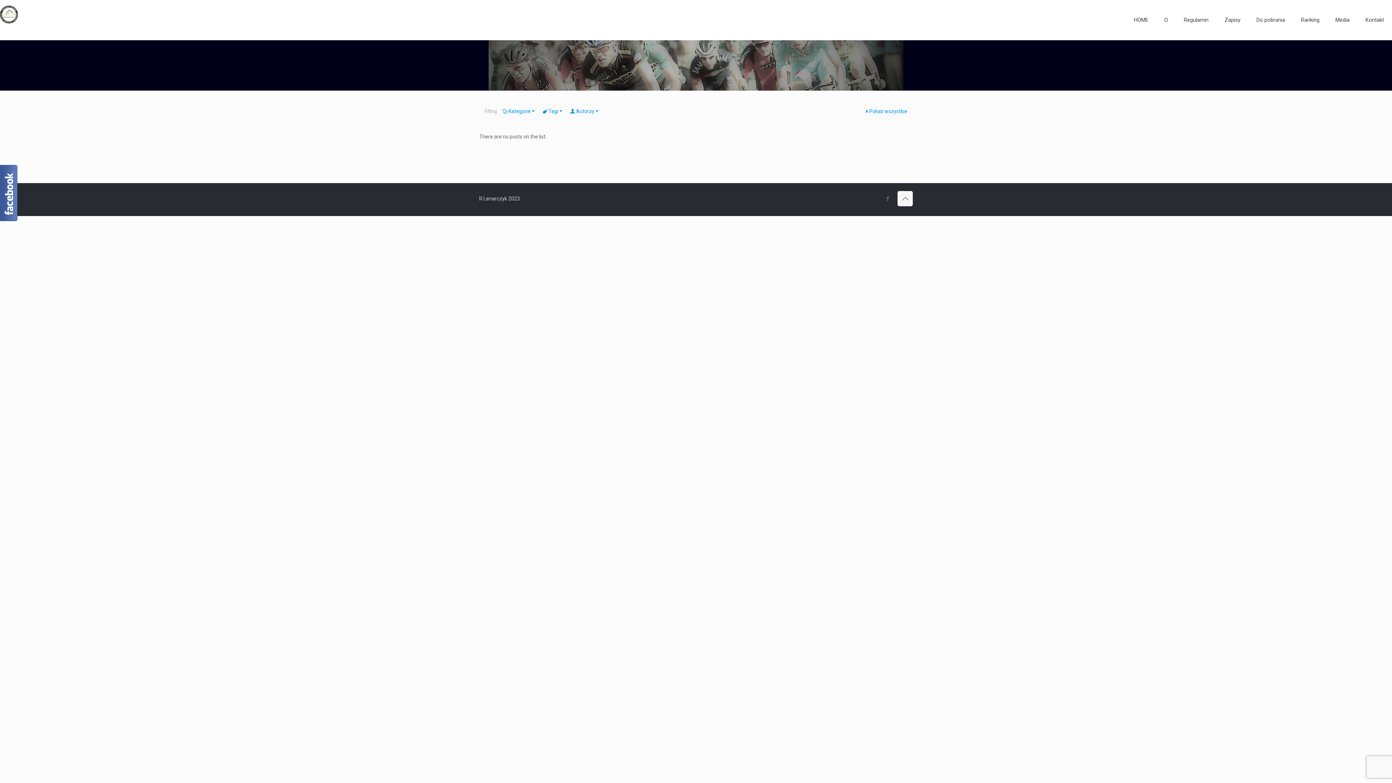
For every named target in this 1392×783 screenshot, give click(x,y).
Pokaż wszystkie (888, 111)
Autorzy (585, 111)
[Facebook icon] (887, 198)
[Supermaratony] (9, 20)
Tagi (553, 111)
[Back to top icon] (905, 198)
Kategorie (520, 111)
